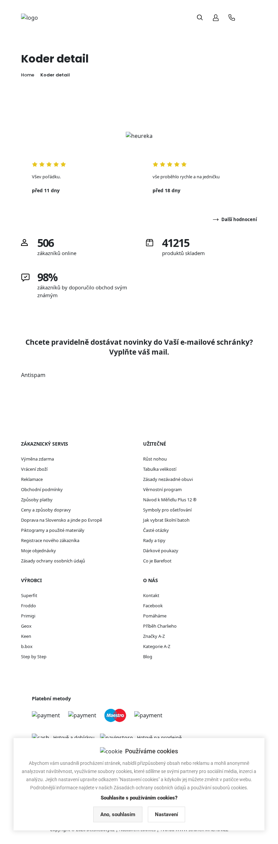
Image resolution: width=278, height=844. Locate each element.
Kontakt (151, 595)
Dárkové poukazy (160, 550)
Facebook (153, 606)
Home (27, 75)
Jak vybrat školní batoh (166, 520)
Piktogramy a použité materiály (52, 530)
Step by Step (33, 656)
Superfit (29, 595)
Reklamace (32, 479)
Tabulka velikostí (159, 469)
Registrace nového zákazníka (50, 540)
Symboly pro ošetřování (167, 510)
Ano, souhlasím (117, 814)
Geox (26, 626)
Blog (147, 656)
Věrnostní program (162, 489)
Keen (26, 636)
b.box (27, 646)
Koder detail (55, 75)
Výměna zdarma (37, 459)
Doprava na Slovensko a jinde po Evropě (61, 520)
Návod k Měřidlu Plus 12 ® (170, 500)
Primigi (28, 616)
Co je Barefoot (157, 561)
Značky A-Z (154, 636)
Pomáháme (154, 616)
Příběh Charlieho (160, 626)
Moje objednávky (38, 550)
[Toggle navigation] (250, 17)
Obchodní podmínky (42, 489)
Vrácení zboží (34, 469)
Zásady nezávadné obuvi (168, 479)
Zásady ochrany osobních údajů (53, 561)
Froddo (28, 606)
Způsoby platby (37, 500)
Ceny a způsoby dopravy (46, 510)
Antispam (33, 375)
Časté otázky (156, 530)
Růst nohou (155, 459)
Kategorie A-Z (156, 646)
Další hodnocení (239, 219)
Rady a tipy (154, 540)
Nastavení (166, 814)
